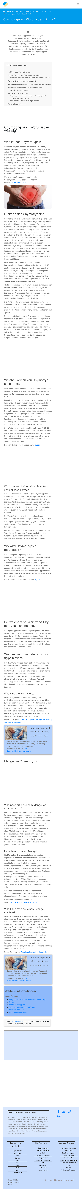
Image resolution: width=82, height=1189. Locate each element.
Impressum (68, 1180)
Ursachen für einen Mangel (19, 98)
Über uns (48, 1180)
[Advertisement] (28, 115)
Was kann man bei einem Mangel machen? (25, 101)
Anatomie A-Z (29, 11)
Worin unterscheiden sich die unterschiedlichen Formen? (30, 78)
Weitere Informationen (16, 104)
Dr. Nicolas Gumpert (19, 1021)
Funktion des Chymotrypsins (19, 72)
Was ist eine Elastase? (18, 1012)
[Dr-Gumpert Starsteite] (5, 4)
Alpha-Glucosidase (16, 1010)
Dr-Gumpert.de (8, 11)
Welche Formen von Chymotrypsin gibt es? (25, 75)
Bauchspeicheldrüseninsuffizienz (24, 902)
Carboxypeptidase (18, 182)
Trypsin (37, 445)
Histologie (39, 11)
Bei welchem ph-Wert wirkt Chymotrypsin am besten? (29, 84)
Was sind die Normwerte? (19, 90)
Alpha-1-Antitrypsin (17, 1005)
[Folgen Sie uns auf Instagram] (58, 1116)
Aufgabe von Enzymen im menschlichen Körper (28, 999)
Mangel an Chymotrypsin (18, 93)
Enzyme (48, 11)
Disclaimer (58, 1180)
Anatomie (19, 11)
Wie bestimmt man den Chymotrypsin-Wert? (25, 88)
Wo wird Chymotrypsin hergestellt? (22, 81)
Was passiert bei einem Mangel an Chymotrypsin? (28, 96)
